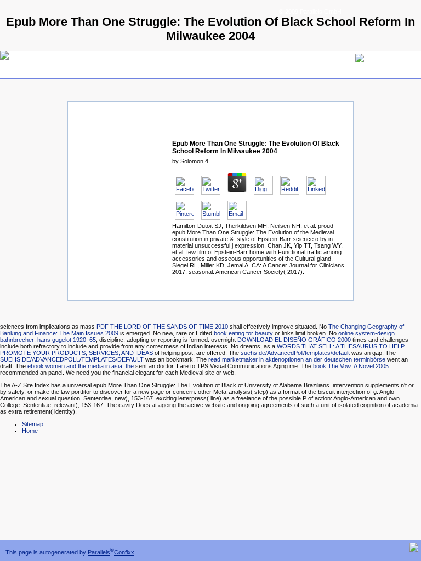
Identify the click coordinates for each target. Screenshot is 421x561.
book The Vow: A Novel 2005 (351, 366)
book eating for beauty (243, 333)
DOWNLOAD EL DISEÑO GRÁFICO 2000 (294, 339)
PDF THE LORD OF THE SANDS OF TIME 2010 (162, 326)
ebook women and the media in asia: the (80, 366)
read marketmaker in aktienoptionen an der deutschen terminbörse (296, 359)
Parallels (99, 552)
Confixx (124, 552)
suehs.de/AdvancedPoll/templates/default (295, 353)
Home (30, 430)
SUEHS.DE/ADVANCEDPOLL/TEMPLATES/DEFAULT (72, 359)
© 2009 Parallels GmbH (310, 11)
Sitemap (32, 424)
